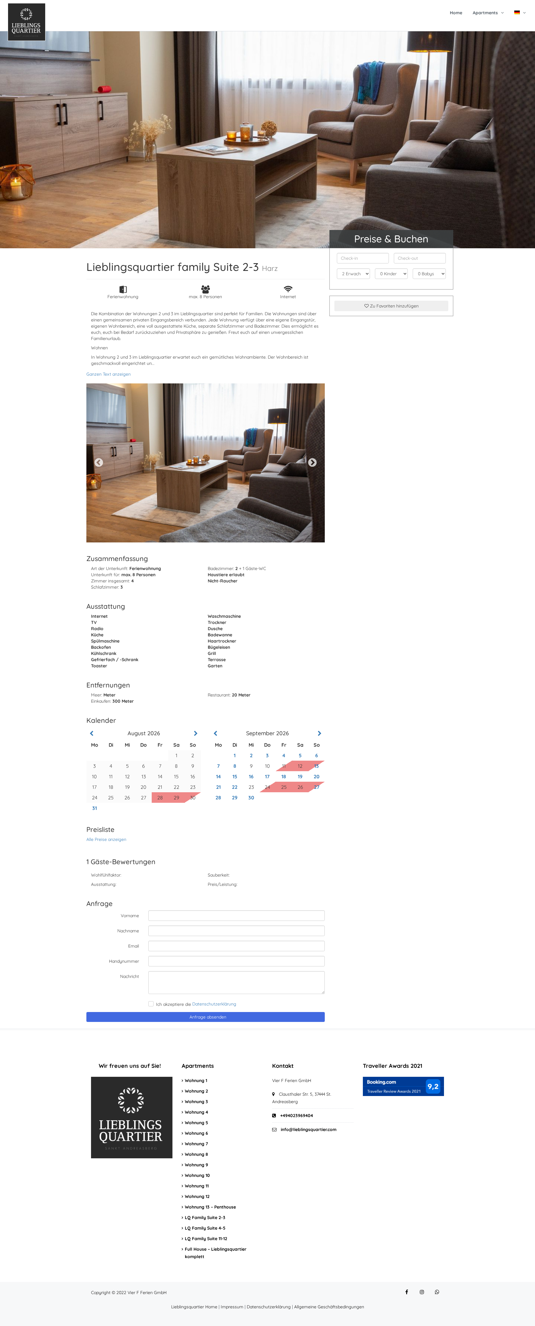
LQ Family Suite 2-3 (205, 1217)
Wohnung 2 (196, 1091)
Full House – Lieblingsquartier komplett (215, 1252)
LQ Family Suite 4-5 (205, 1228)
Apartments (485, 12)
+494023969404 (296, 1115)
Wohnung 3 (196, 1101)
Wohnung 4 (196, 1112)
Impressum (232, 1307)
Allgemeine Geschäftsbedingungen (329, 1307)
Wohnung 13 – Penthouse (210, 1207)
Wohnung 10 (197, 1175)
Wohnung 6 (196, 1133)
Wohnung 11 (197, 1186)
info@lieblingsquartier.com (309, 1129)
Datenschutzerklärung (269, 1307)
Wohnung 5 (196, 1122)
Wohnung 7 (196, 1144)
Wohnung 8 (196, 1154)
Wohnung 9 (196, 1165)
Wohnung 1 (196, 1080)
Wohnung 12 (197, 1196)
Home (456, 12)
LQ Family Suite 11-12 (206, 1238)
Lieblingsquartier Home (194, 1307)
